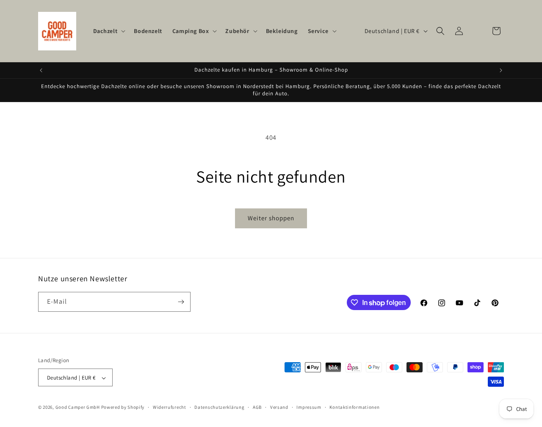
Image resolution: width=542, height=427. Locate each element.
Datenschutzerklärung (219, 407)
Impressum (308, 407)
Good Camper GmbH (77, 407)
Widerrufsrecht (169, 407)
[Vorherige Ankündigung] (41, 70)
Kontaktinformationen (354, 407)
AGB (257, 407)
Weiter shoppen (271, 218)
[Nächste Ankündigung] (501, 70)
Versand (279, 407)
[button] (108, 31)
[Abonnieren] (180, 302)
